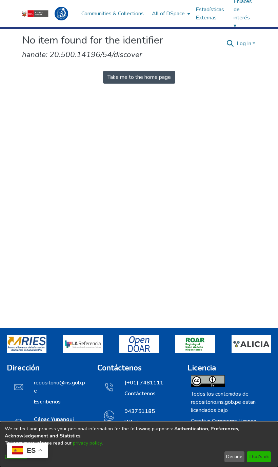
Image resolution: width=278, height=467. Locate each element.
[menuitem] (170, 14)
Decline (234, 456)
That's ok (259, 456)
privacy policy (87, 443)
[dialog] (139, 444)
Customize (16, 456)
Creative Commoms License (223, 421)
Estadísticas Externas (210, 13)
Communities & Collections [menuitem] (112, 13)
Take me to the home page (139, 77)
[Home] (48, 13)
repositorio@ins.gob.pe (59, 387)
